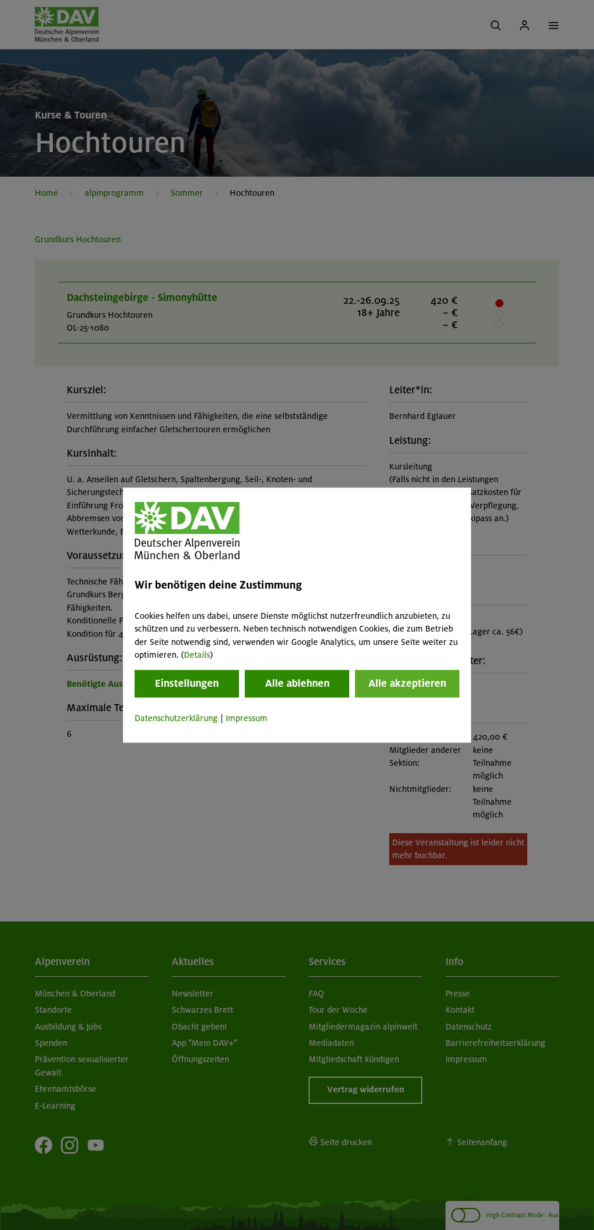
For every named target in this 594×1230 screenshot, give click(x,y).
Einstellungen (187, 683)
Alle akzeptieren (407, 683)
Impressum (246, 718)
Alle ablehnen (297, 683)
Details (197, 655)
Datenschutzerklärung (176, 718)
